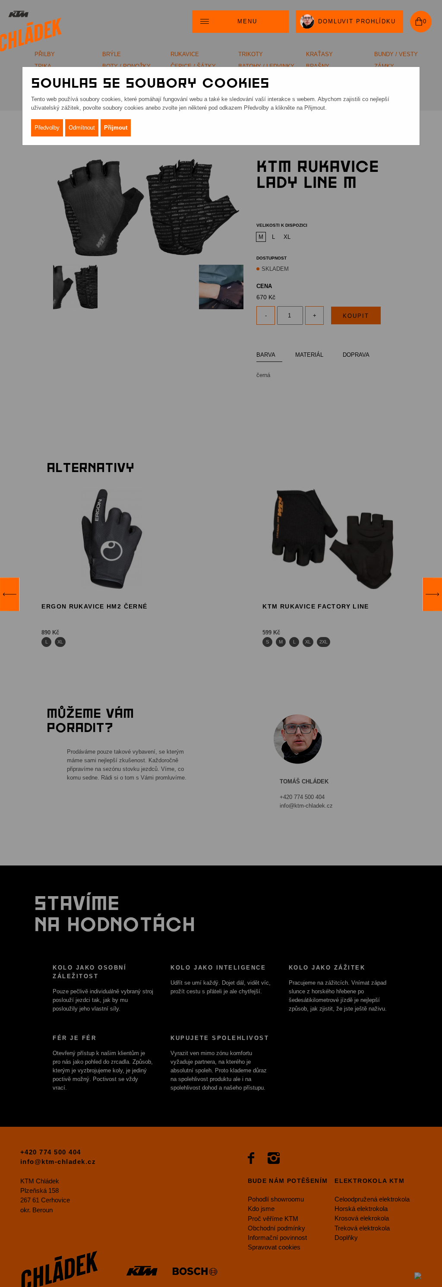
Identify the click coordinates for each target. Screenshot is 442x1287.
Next (432, 594)
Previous (9, 594)
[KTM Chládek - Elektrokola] (31, 31)
